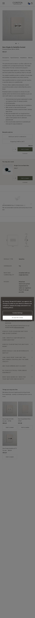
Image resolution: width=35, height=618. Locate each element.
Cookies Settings (17, 313)
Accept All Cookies (17, 317)
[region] (17, 309)
